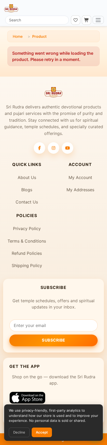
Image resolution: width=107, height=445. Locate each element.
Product (39, 36)
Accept (42, 432)
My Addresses (80, 189)
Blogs (26, 189)
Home (18, 36)
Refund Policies (27, 253)
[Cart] (86, 20)
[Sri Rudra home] (11, 8)
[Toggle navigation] (98, 20)
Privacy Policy (27, 228)
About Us (27, 177)
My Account (80, 177)
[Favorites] (75, 20)
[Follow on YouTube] (67, 148)
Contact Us (27, 202)
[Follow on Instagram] (53, 148)
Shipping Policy (27, 265)
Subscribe (53, 340)
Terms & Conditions (27, 241)
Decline (19, 432)
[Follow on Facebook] (39, 148)
